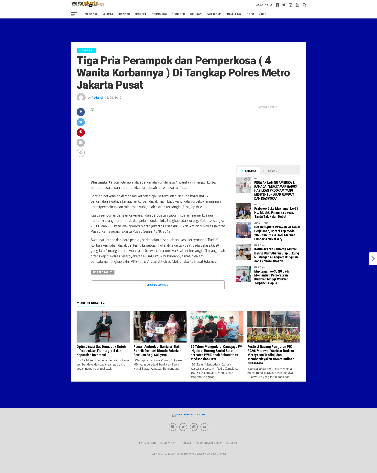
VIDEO (262, 14)
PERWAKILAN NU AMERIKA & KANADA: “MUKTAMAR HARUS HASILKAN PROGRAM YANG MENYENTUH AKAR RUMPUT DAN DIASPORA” (275, 190)
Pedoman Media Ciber (208, 442)
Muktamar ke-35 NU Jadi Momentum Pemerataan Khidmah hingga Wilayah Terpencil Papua (271, 277)
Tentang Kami (147, 442)
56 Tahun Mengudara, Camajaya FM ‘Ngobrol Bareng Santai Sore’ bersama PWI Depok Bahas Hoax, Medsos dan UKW (216, 352)
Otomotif (178, 14)
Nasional (91, 14)
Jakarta (107, 14)
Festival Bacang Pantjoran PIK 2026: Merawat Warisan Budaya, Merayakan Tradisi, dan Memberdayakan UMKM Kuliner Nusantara (271, 354)
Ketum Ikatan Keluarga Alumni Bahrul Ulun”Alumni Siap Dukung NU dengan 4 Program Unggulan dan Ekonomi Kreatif (276, 255)
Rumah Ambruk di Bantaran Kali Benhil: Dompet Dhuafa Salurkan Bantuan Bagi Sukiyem (157, 350)
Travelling (233, 14)
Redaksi (97, 97)
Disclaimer (232, 442)
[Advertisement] (188, 30)
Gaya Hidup (213, 14)
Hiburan (196, 14)
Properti (141, 14)
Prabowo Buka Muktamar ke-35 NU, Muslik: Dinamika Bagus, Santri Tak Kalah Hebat (276, 212)
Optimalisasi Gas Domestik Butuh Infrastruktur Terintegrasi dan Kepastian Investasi (101, 350)
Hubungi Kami (168, 442)
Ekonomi (124, 14)
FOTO (250, 14)
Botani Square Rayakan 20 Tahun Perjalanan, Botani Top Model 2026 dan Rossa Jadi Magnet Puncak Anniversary (277, 233)
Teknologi (159, 14)
